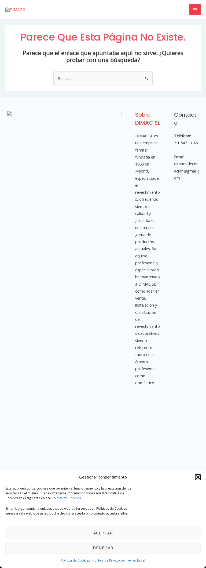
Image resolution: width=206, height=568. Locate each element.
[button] (198, 477)
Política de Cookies (66, 498)
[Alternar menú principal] (195, 9)
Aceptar (103, 532)
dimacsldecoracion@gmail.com (186, 171)
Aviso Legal (136, 560)
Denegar (103, 547)
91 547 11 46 (186, 142)
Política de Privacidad (109, 560)
